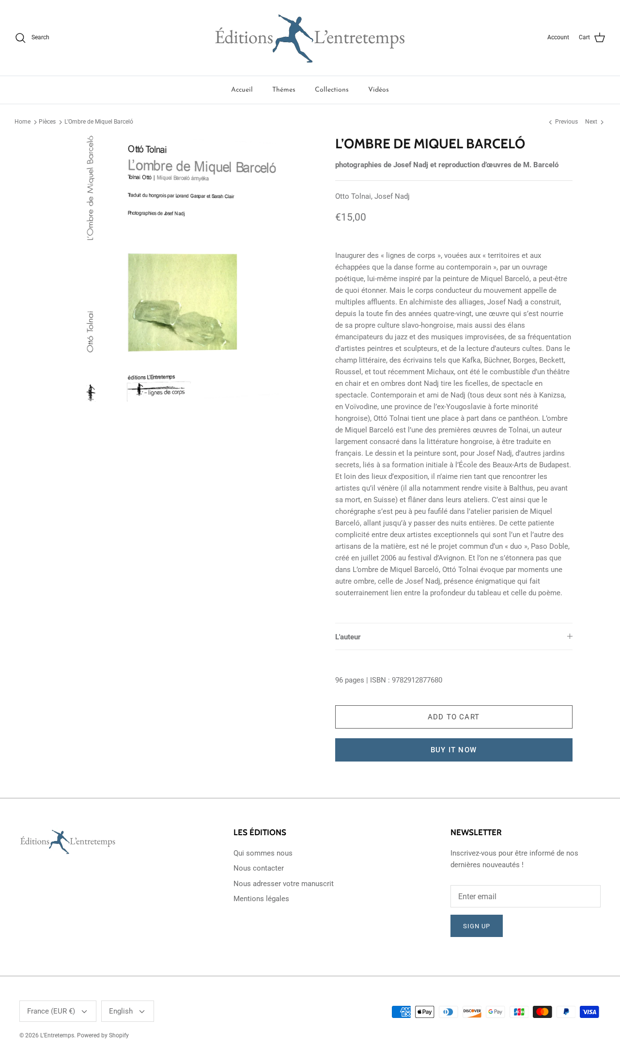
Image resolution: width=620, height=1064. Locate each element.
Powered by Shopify (103, 1035)
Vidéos (378, 90)
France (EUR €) (51, 1011)
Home (23, 121)
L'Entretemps (57, 1035)
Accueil (242, 90)
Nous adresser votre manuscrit (283, 883)
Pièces (47, 121)
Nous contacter (258, 868)
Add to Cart (454, 717)
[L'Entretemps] (310, 38)
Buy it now (454, 750)
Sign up (476, 926)
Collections (332, 90)
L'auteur (348, 637)
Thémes (283, 90)
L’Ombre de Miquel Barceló (98, 121)
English (121, 1011)
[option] (181, 269)
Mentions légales (261, 898)
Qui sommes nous (263, 853)
